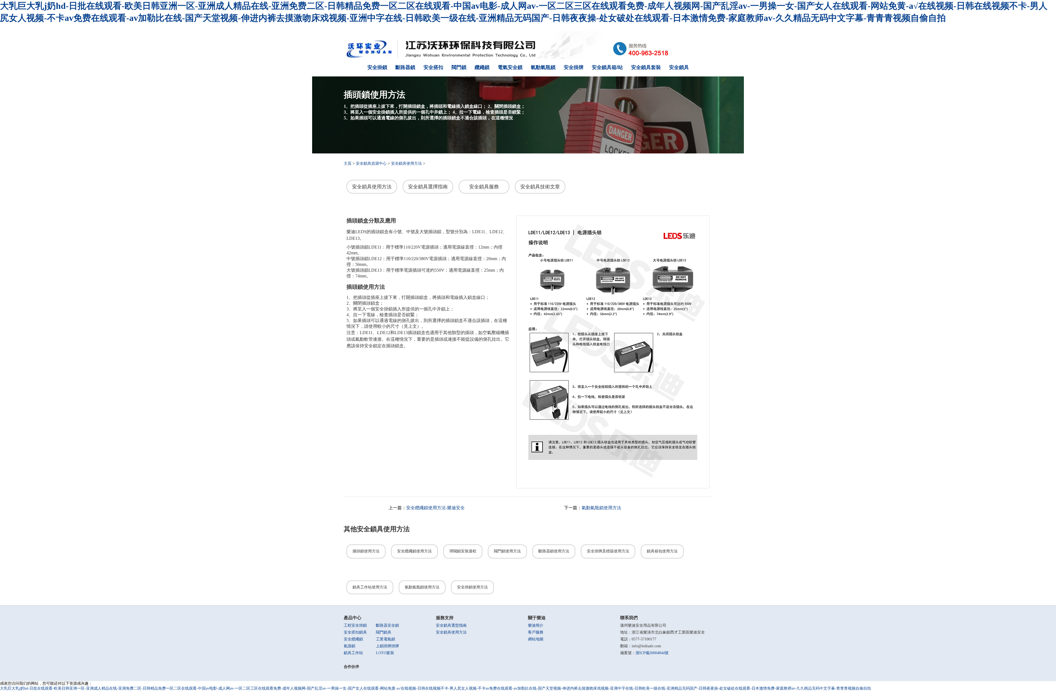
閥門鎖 (459, 67)
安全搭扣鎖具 (355, 632)
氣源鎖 (349, 646)
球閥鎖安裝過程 (462, 551)
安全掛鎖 (377, 67)
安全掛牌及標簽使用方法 (608, 551)
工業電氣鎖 (385, 639)
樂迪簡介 (535, 625)
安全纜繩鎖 (353, 639)
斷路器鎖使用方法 (553, 551)
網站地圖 (535, 639)
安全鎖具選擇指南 (428, 186)
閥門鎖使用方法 (507, 551)
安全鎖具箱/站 (607, 67)
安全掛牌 (574, 67)
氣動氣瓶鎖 (543, 67)
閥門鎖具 (383, 632)
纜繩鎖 (482, 67)
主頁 (347, 163)
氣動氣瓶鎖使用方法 (601, 507)
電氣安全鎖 (510, 67)
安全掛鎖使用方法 (472, 587)
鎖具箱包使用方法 (662, 551)
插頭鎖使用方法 (366, 551)
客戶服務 (535, 632)
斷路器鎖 (405, 67)
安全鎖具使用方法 (406, 163)
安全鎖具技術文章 (540, 186)
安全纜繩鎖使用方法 (414, 551)
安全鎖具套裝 (646, 67)
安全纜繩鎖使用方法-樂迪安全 (435, 507)
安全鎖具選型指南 (451, 625)
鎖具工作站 (353, 653)
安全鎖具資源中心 (371, 163)
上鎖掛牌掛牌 (387, 646)
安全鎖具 (679, 67)
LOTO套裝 (385, 653)
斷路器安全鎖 (387, 625)
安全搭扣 (433, 67)
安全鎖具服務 (484, 186)
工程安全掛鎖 (355, 625)
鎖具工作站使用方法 (370, 587)
